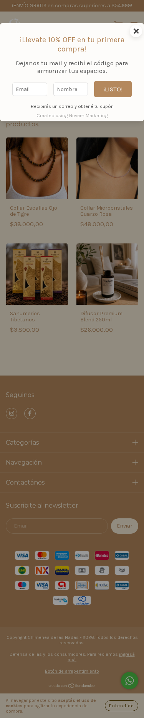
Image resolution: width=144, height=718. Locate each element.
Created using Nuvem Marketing (72, 115)
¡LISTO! (112, 89)
